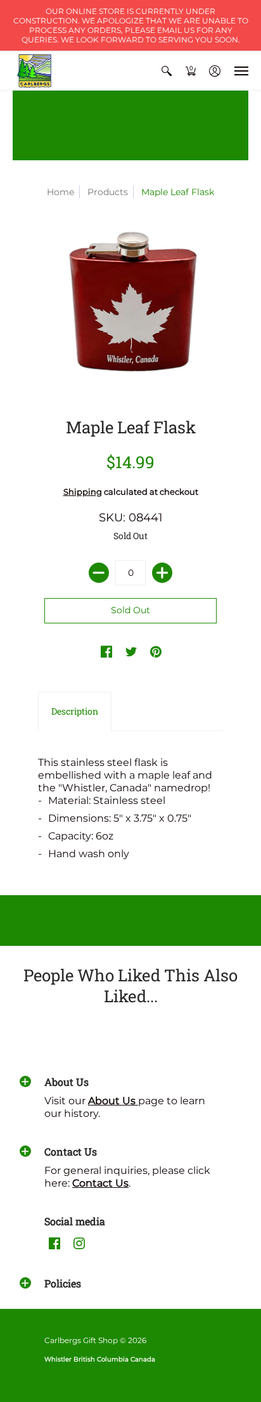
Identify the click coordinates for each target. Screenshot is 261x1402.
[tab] (74, 711)
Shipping (82, 492)
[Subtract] (99, 573)
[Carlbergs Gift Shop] (35, 71)
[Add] (162, 573)
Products (107, 192)
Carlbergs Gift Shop (81, 1340)
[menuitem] (167, 71)
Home (60, 192)
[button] (167, 71)
